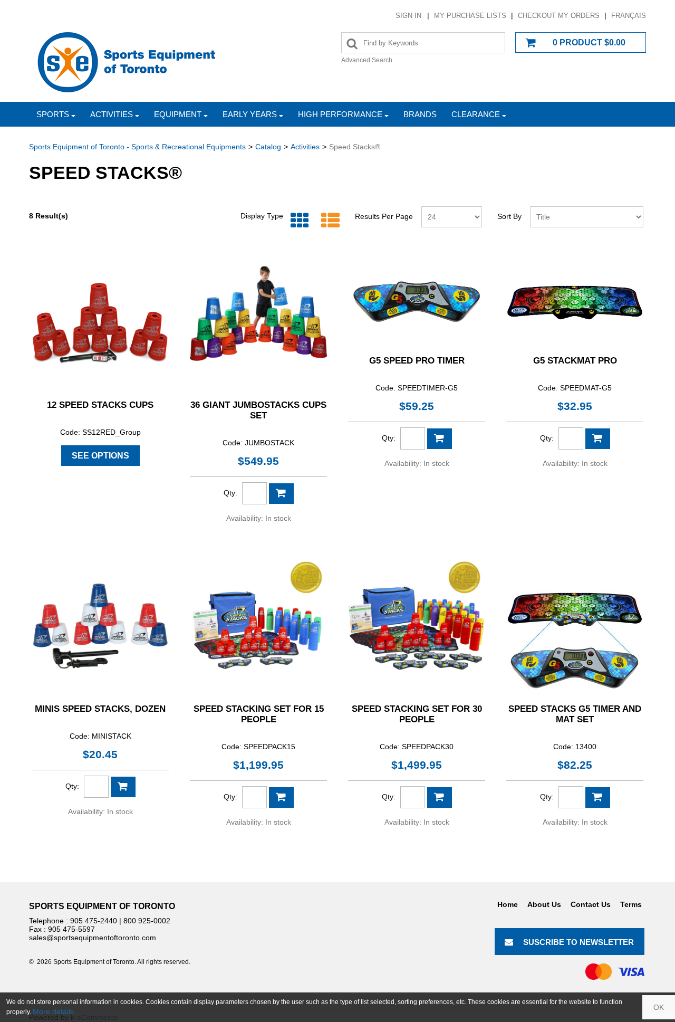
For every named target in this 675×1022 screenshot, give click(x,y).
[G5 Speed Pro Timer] (416, 300)
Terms (631, 904)
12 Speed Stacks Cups (100, 405)
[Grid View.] (297, 221)
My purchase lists (470, 16)
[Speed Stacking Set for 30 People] (416, 626)
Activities (111, 114)
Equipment (177, 114)
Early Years (250, 114)
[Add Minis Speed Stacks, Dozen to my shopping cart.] (123, 787)
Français (628, 16)
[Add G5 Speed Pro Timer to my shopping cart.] (439, 438)
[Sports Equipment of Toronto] (126, 61)
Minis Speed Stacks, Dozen (100, 709)
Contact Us (591, 904)
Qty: (230, 493)
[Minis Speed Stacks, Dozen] (100, 626)
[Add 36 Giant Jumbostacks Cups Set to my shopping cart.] (281, 493)
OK (658, 1007)
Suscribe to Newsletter (578, 942)
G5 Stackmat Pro (575, 361)
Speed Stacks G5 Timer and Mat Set (574, 714)
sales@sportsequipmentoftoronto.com (92, 937)
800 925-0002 (146, 920)
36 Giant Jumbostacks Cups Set (258, 410)
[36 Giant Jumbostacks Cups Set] (258, 322)
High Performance (340, 114)
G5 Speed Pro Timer (417, 361)
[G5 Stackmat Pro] (574, 300)
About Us (544, 904)
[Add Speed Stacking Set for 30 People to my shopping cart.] (439, 797)
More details (53, 1011)
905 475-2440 (93, 920)
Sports (52, 114)
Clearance (475, 114)
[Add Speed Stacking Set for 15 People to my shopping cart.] (281, 797)
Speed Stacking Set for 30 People (417, 714)
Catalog (268, 146)
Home (507, 904)
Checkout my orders (559, 16)
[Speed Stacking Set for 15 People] (258, 626)
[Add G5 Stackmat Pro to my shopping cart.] (597, 438)
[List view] (328, 221)
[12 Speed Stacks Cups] (100, 322)
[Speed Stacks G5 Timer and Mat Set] (574, 626)
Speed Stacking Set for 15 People (259, 714)
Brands (420, 114)
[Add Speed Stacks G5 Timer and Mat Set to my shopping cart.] (597, 797)
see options (100, 455)
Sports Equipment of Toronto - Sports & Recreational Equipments (137, 146)
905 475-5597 (71, 929)
